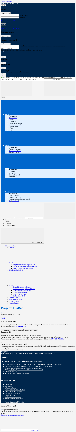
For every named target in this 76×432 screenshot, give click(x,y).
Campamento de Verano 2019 (22, 290)
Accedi (4, 5)
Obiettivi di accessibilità (12, 393)
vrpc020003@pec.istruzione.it (26, 370)
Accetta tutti (31, 330)
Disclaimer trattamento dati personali (12, 415)
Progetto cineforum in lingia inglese (24, 265)
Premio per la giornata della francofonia (25, 266)
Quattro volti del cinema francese (23, 268)
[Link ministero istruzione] (9, 3)
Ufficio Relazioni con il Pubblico (15, 390)
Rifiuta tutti (17, 330)
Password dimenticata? (8, 21)
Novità (7, 222)
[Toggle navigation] (16, 88)
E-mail (21, 46)
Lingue (11, 285)
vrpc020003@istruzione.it (25, 368)
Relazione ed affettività (16, 270)
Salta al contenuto (6, 1)
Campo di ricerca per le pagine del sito (13, 218)
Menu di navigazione (37, 242)
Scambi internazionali (19, 294)
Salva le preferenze (16, 350)
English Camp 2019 (19, 296)
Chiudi (3, 57)
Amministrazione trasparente (14, 398)
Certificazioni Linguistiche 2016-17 (24, 289)
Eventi (11, 263)
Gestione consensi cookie (13, 397)
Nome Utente (23, 15)
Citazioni (11, 248)
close (3, 97)
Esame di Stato (13, 298)
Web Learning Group (15, 299)
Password (22, 17)
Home (7, 220)
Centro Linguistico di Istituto (22, 287)
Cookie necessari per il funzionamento (13, 344)
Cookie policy (9, 384)
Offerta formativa (10, 246)
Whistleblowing (10, 395)
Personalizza (5, 330)
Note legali (8, 386)
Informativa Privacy (11, 388)
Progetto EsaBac (14, 303)
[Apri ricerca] (59, 88)
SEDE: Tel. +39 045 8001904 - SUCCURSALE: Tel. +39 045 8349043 (30, 366)
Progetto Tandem (14, 301)
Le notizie (8, 223)
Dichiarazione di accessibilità (14, 391)
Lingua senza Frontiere (20, 292)
